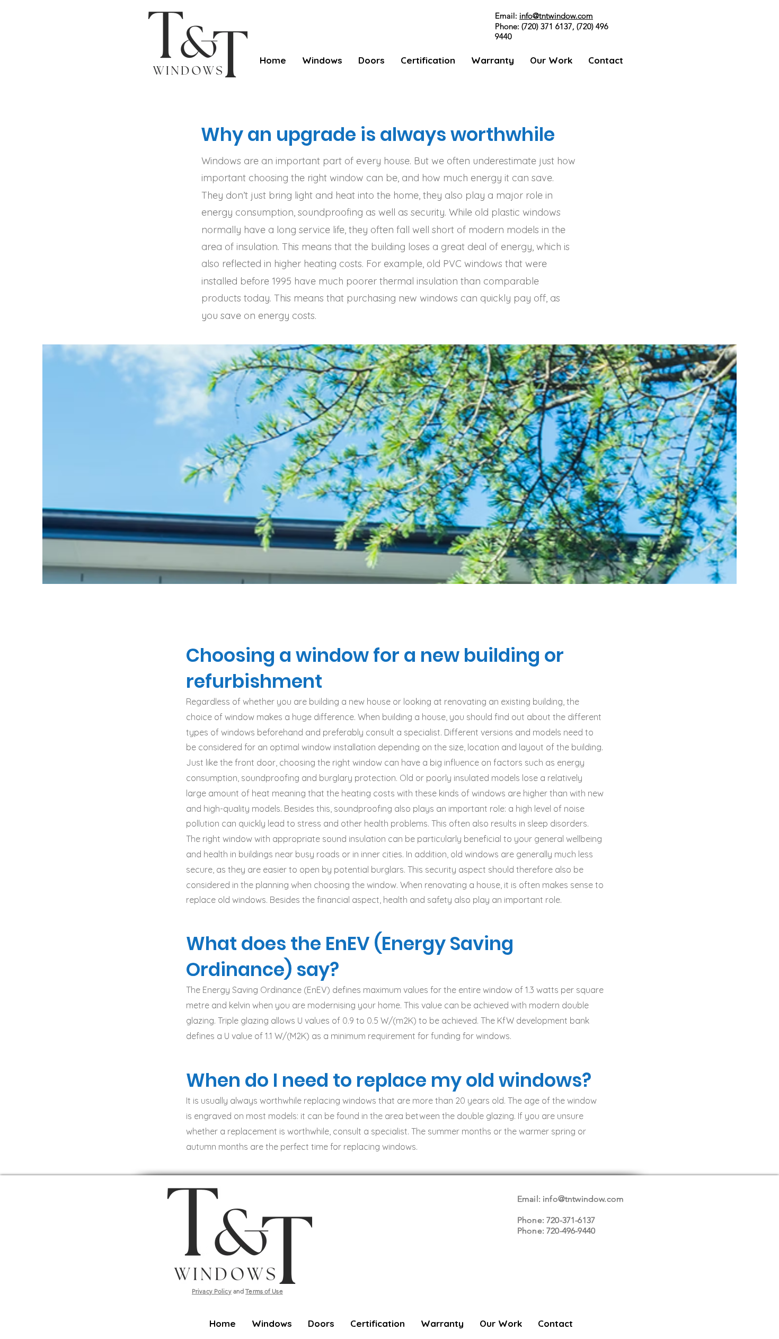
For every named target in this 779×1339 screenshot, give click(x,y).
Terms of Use (263, 1291)
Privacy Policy (212, 1291)
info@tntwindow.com (556, 16)
